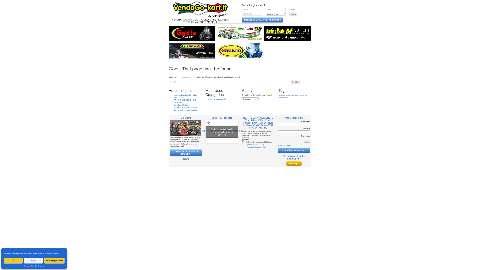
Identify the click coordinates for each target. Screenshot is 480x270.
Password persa (284, 145)
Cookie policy (29, 266)
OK (13, 260)
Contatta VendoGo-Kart (256, 147)
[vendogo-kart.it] (200, 9)
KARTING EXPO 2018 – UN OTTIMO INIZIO (185, 101)
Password (306, 129)
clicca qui (293, 163)
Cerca (293, 14)
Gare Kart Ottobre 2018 (183, 105)
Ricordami (306, 136)
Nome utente (305, 121)
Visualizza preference (54, 260)
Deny (33, 260)
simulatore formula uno (300, 95)
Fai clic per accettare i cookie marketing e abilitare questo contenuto (222, 132)
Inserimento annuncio (255, 144)
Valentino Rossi (283, 97)
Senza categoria (216, 99)
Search (295, 81)
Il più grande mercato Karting (185, 110)
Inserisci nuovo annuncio (294, 150)
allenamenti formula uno (285, 95)
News (186, 158)
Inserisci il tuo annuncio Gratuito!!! (186, 152)
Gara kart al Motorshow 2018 (185, 107)
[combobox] (276, 14)
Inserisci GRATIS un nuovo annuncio (262, 19)
